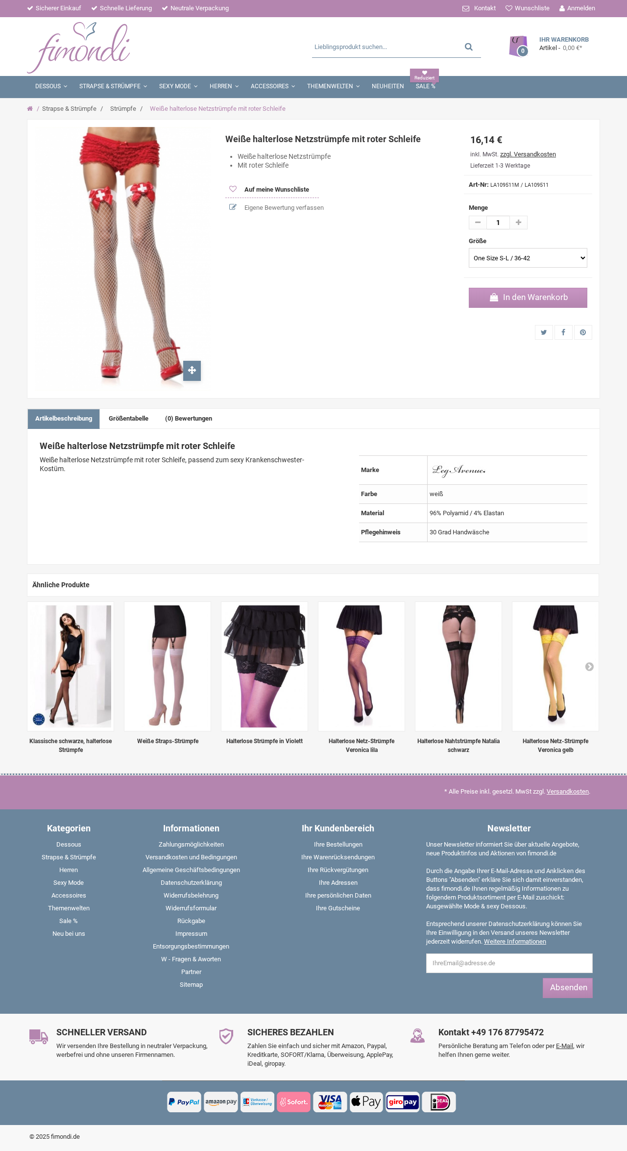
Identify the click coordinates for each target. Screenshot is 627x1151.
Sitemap (191, 984)
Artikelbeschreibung (63, 418)
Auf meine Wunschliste (276, 189)
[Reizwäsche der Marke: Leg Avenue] (459, 469)
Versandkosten (568, 791)
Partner (191, 972)
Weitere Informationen (515, 941)
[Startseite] (31, 108)
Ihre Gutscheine (338, 908)
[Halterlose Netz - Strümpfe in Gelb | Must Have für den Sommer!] (555, 666)
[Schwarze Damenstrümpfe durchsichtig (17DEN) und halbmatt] (70, 666)
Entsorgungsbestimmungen (191, 946)
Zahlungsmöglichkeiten (191, 844)
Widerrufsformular (191, 908)
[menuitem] (68, 846)
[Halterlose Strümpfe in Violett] (264, 666)
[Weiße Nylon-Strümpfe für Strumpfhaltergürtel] (167, 666)
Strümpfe (123, 108)
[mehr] (518, 222)
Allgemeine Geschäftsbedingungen (191, 870)
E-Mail (564, 1046)
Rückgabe (191, 921)
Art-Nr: (479, 184)
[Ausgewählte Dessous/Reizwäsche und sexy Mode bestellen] (121, 46)
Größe (478, 241)
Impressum (191, 933)
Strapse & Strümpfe (69, 108)
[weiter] (589, 666)
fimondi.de (65, 1136)
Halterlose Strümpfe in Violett (264, 741)
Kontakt (485, 8)
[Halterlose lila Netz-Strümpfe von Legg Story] (361, 666)
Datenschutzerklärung (191, 882)
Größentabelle (128, 418)
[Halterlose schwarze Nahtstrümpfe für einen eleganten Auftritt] (458, 666)
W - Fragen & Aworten (191, 959)
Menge (478, 207)
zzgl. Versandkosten (528, 154)
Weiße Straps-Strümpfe (167, 741)
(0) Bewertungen (188, 418)
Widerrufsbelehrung (191, 895)
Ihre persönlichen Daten (338, 895)
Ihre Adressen (338, 882)
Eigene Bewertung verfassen (283, 207)
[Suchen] (469, 46)
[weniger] (478, 222)
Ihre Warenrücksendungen (338, 857)
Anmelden (581, 8)
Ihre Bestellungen (338, 844)
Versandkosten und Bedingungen (191, 857)
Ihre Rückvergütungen (338, 870)
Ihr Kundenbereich (338, 828)
